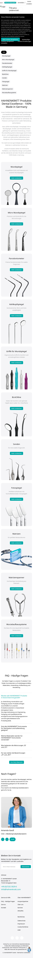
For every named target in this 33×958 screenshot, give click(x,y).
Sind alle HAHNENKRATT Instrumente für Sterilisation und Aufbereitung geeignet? (14, 728)
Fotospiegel (5, 81)
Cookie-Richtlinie (23, 927)
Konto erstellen (29, 3)
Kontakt (3, 907)
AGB (19, 930)
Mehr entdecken (16, 178)
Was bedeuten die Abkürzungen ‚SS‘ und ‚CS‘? (13, 746)
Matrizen (5, 85)
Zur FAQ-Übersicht (16, 762)
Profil (12, 839)
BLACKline (5, 74)
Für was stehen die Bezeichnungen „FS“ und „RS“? (13, 754)
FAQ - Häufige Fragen (8, 901)
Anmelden (21, 2)
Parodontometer (7, 63)
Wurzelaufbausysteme (9, 92)
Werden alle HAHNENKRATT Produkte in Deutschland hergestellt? (14, 697)
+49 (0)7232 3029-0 (9, 886)
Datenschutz (21, 921)
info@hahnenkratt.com (11, 889)
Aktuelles (20, 911)
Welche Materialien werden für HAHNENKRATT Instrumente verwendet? (12, 738)
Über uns (20, 904)
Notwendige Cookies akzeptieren (15, 40)
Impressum (21, 924)
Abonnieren (25, 867)
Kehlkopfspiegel (7, 67)
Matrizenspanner (7, 89)
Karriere (20, 907)
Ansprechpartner (23, 901)
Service (3, 904)
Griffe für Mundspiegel (9, 70)
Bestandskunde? (10, 2)
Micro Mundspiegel (8, 59)
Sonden (4, 78)
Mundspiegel (6, 56)
